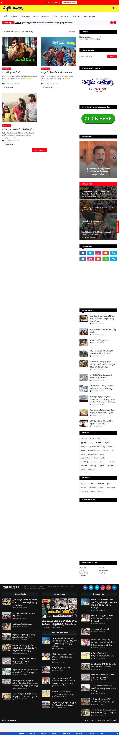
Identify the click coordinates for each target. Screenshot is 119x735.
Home (86, 720)
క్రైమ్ (108, 484)
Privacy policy (112, 720)
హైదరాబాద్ (91, 469)
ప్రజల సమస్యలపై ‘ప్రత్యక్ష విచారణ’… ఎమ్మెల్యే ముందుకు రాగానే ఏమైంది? (102, 411)
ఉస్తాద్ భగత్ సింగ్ (11, 72)
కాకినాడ (105, 439)
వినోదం (93, 491)
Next (114, 157)
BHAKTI (68, 733)
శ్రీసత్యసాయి (111, 465)
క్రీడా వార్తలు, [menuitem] (45, 16)
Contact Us (101, 720)
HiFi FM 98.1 (83, 570)
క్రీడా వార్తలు (101, 484)
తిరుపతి (83, 450)
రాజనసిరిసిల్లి (84, 462)
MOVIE (21, 733)
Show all (72, 31)
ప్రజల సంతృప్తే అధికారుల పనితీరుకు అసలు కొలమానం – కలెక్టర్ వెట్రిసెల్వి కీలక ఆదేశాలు (47, 22)
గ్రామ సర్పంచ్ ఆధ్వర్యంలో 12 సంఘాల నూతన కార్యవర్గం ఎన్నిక (102, 700)
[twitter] (90, 253)
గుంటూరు (98, 442)
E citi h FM (102, 573)
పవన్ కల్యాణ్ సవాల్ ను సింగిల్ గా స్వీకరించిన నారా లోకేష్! (101, 422)
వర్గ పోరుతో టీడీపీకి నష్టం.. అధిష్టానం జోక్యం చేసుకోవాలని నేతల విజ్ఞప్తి (102, 387)
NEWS (10, 733)
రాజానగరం (94, 462)
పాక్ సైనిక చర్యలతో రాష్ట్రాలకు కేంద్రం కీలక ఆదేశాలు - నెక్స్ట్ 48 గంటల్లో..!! (103, 711)
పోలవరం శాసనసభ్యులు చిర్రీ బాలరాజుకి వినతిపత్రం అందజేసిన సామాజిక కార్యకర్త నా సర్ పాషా (63, 681)
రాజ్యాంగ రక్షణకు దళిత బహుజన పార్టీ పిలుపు (97, 207)
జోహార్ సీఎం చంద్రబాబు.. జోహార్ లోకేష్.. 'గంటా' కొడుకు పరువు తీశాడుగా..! (63, 657)
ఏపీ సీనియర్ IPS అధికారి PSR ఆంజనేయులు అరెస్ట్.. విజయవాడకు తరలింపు (103, 688)
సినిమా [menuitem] (35, 16)
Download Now (69, 2)
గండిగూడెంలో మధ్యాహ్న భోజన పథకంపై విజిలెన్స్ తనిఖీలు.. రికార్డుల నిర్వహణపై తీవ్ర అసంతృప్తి (102, 364)
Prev (81, 157)
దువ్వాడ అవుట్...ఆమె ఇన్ (61, 668)
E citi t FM (82, 575)
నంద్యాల (105, 450)
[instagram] (98, 253)
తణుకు (110, 446)
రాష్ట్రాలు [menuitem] (63, 16)
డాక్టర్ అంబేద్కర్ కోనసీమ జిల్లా (97, 446)
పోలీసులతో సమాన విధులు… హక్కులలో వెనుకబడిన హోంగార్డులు (64, 693)
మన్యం (103, 458)
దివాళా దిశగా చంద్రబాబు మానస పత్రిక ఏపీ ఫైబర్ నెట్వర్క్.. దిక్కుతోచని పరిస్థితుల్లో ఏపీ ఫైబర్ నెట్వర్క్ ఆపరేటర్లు (64, 642)
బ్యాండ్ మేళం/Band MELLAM (56, 72)
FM (91, 733)
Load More (39, 150)
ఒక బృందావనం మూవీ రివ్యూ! (17, 129)
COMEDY (80, 733)
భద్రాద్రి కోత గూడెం (85, 458)
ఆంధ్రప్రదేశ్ (83, 484)
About (93, 720)
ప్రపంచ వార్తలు (111, 487)
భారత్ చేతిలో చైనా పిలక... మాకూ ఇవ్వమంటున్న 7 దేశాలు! (101, 376)
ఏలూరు (92, 439)
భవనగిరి (95, 458)
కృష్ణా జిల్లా (83, 442)
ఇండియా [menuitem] (14, 16)
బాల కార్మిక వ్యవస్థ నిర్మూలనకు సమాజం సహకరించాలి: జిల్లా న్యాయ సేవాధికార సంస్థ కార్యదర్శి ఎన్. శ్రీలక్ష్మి (102, 399)
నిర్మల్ (112, 450)
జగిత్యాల (83, 446)
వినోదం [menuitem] (55, 16)
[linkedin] (114, 587)
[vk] (82, 259)
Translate (96, 39)
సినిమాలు (100, 491)
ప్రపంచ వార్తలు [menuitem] (25, 16)
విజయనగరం (111, 462)
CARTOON (55, 733)
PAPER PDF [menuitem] (76, 16)
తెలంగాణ (83, 487)
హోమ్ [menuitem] (6, 16)
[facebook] (82, 253)
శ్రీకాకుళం (102, 465)
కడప (98, 439)
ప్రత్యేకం (101, 487)
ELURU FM (82, 568)
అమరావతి (84, 439)
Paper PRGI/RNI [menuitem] (89, 16)
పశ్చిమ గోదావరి (92, 454)
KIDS (43, 733)
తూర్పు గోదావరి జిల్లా (94, 450)
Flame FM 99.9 (103, 570)
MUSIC (33, 733)
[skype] (113, 253)
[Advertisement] (98, 284)
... (44, 627)
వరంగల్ (102, 462)
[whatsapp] (105, 259)
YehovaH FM (83, 573)
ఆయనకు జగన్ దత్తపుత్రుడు (91, 221)
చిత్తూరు (107, 442)
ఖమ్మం (91, 442)
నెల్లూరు (83, 454)
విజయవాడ (84, 465)
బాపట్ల (102, 454)
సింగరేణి (83, 469)
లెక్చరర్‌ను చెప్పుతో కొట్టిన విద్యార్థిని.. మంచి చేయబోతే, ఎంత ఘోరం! (96, 233)
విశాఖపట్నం (93, 465)
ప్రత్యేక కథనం (92, 487)
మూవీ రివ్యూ (6, 69)
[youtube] (105, 253)
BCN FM (101, 568)
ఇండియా (91, 484)
